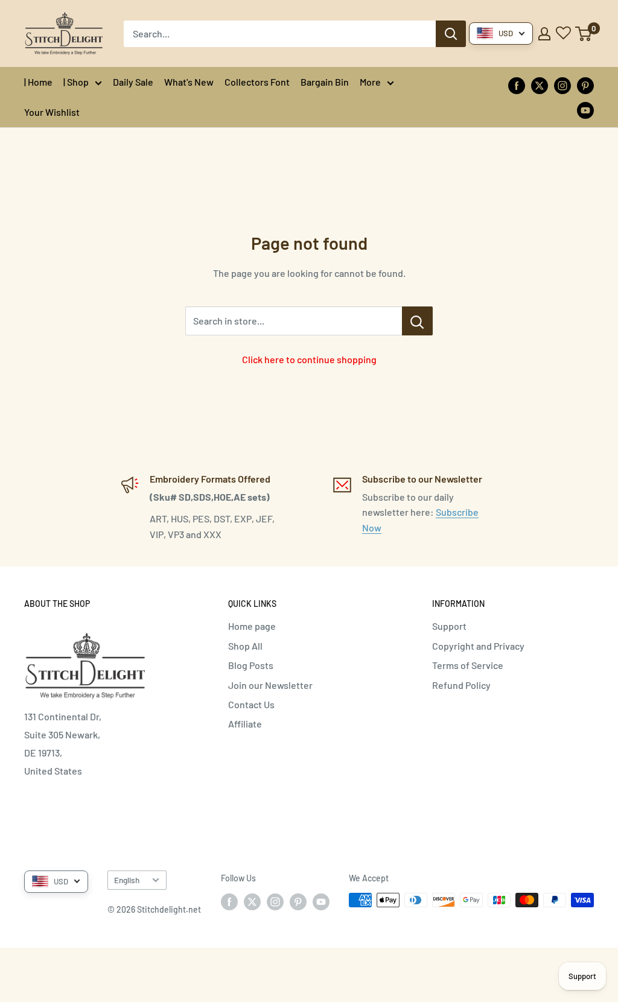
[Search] (451, 34)
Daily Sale (133, 81)
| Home (38, 81)
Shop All (245, 646)
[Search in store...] (417, 320)
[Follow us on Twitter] (539, 84)
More (370, 81)
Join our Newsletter (270, 685)
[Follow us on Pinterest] (585, 84)
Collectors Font (257, 81)
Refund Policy (461, 685)
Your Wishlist (52, 112)
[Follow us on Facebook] (516, 84)
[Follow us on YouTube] (585, 109)
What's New (189, 81)
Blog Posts (250, 665)
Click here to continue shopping (309, 359)
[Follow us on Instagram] (562, 84)
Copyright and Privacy (478, 646)
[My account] (544, 33)
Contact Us (251, 704)
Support (449, 626)
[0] (583, 34)
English (126, 880)
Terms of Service (467, 665)
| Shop (76, 81)
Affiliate (245, 723)
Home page (252, 626)
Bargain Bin (325, 81)
